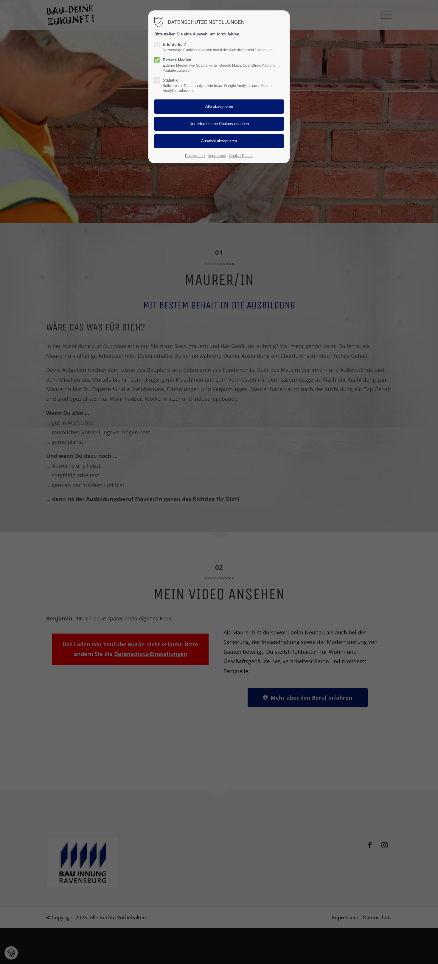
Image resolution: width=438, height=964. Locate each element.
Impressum (217, 156)
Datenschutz (195, 156)
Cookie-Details (241, 156)
